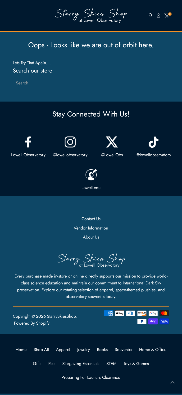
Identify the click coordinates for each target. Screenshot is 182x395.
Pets (51, 364)
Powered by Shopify (32, 323)
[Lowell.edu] (91, 175)
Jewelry (83, 349)
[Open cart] (166, 15)
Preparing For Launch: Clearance (91, 377)
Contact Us (91, 219)
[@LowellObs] (112, 142)
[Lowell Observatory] (28, 142)
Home (21, 349)
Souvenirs (123, 349)
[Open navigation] (17, 15)
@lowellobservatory (70, 155)
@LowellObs (112, 155)
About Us (91, 237)
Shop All (41, 349)
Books (102, 349)
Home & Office (152, 349)
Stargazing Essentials (80, 364)
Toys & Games (136, 364)
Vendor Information (91, 228)
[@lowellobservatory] (70, 142)
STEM (111, 364)
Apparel (63, 349)
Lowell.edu (91, 188)
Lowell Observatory (28, 155)
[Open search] (151, 15)
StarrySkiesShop (61, 316)
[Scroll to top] (172, 382)
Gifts (37, 364)
